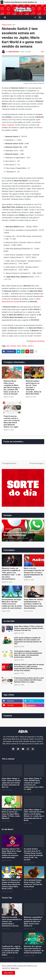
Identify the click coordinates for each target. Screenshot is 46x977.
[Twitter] (18, 351)
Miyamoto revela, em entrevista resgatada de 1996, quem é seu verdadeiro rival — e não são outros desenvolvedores (11, 573)
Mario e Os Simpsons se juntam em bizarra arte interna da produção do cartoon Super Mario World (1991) (11, 884)
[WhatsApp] (23, 351)
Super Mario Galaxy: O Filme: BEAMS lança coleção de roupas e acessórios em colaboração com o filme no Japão (33, 783)
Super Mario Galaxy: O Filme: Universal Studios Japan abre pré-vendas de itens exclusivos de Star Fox (28, 628)
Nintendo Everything (36, 341)
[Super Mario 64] (34, 592)
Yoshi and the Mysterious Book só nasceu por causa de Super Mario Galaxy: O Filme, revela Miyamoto (12, 814)
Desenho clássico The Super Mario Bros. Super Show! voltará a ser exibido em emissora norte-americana (11, 853)
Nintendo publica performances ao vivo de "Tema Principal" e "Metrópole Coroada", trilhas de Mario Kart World (33, 387)
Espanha (11, 125)
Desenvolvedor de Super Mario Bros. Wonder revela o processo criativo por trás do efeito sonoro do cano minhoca (12, 604)
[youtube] (23, 749)
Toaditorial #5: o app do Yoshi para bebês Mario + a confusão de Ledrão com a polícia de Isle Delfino (12, 950)
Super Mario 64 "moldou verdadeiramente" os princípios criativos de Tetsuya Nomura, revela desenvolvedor (33, 604)
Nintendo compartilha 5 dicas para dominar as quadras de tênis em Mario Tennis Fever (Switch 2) (33, 921)
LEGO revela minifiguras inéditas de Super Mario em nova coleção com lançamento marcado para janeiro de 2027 (28, 641)
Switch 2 (31, 346)
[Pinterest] (27, 351)
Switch (24, 346)
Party (19, 346)
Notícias (13, 346)
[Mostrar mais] (36, 351)
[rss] (33, 749)
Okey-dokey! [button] (8, 973)
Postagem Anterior (9, 463)
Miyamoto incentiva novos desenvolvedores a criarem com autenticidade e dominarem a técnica (12, 921)
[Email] (31, 351)
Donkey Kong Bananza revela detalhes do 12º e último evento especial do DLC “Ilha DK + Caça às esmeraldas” (20, 2)
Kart (14, 24)
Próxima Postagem (36, 463)
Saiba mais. (15, 968)
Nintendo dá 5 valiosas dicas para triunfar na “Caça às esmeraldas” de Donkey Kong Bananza (34, 949)
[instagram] (28, 749)
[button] (40, 2)
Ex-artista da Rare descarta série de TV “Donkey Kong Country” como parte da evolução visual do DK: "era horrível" (33, 854)
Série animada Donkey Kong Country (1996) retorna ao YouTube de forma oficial (33, 883)
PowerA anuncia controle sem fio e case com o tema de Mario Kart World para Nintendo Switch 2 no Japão (12, 421)
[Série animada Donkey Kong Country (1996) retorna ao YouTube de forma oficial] (34, 872)
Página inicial (6, 24)
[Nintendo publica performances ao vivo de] (34, 372)
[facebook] (13, 749)
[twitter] (18, 749)
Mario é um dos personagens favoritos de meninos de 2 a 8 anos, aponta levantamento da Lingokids (34, 572)
